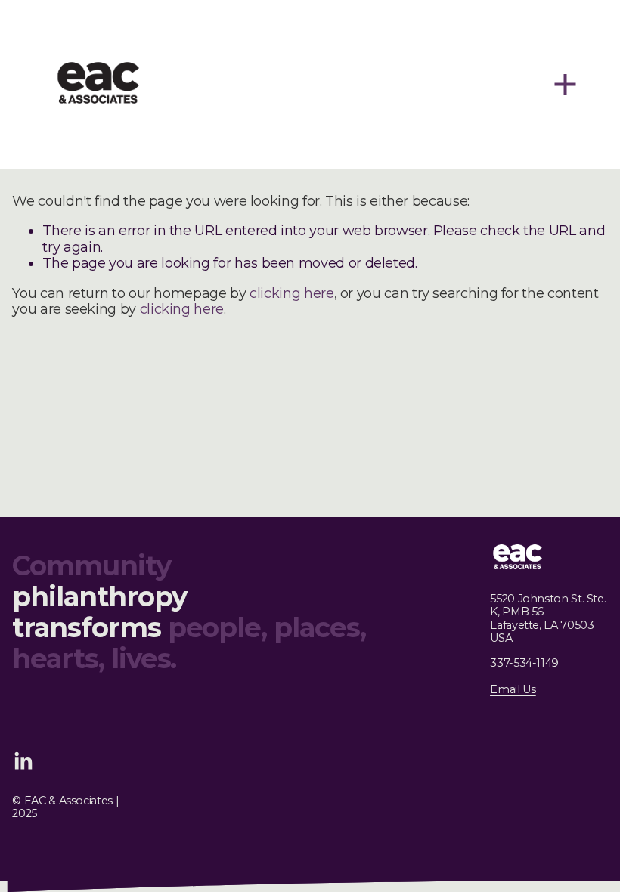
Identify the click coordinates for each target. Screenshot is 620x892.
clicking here (291, 293)
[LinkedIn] (22, 761)
